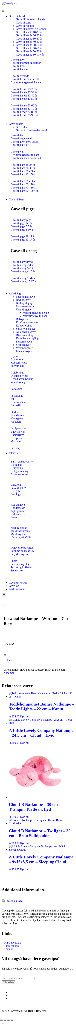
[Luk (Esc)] (12, 1020)
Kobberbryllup (24, 325)
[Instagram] (10, 995)
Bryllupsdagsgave (26, 303)
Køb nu (8, 660)
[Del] (8, 1020)
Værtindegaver (24, 347)
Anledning (15, 293)
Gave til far (22, 127)
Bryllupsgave (23, 299)
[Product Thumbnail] (5, 605)
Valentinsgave (23, 309)
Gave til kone (23, 22)
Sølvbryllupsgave (25, 328)
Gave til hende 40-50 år (29, 41)
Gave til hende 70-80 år (29, 51)
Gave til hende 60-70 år (29, 48)
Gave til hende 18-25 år (29, 32)
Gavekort (14, 585)
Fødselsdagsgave (25, 296)
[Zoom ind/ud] (1, 1020)
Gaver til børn (16, 199)
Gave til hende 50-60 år (29, 44)
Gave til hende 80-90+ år (30, 54)
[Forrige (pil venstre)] (1, 1023)
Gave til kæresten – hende (30, 19)
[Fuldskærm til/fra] (5, 1020)
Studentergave (24, 341)
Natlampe (9, 672)
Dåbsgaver (22, 319)
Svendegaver (23, 344)
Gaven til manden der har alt (32, 130)
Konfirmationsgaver (27, 322)
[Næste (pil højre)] (5, 1023)
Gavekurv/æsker (18, 582)
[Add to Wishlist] (5, 654)
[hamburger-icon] (3, 11)
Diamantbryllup (24, 335)
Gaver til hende (17, 16)
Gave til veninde (25, 25)
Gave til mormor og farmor (31, 28)
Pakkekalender (17, 589)
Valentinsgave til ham (35, 315)
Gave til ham (16, 123)
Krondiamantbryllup (27, 338)
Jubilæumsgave (24, 351)
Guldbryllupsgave (26, 331)
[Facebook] (10, 992)
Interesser (14, 452)
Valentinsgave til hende (36, 312)
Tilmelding (8, 982)
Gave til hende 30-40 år (29, 38)
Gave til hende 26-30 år (29, 35)
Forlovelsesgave (25, 306)
